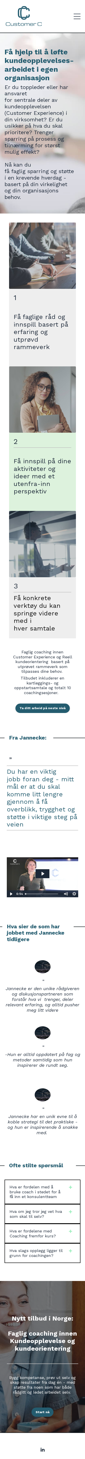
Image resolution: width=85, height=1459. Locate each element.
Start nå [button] (42, 1412)
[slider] (42, 894)
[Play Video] (11, 894)
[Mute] (65, 894)
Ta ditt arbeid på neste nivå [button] (42, 708)
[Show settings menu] (74, 894)
